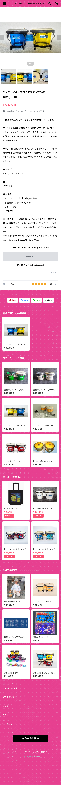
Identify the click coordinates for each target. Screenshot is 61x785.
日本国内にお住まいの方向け (30, 265)
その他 (5, 715)
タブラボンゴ (8, 697)
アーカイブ (7, 724)
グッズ (5, 706)
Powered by (27, 756)
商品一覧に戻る (30, 738)
